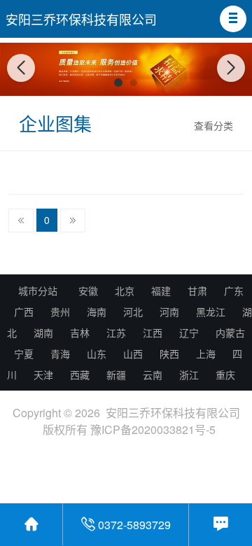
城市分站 (37, 291)
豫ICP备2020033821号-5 (153, 429)
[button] (233, 19)
